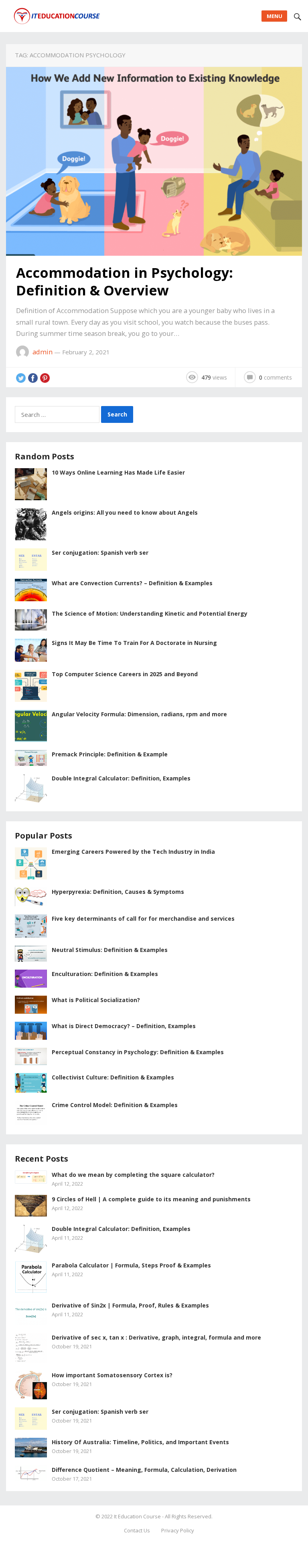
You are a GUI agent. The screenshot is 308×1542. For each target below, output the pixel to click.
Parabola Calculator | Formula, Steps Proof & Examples (131, 1265)
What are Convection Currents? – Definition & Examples (132, 583)
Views (214, 377)
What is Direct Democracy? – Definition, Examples (124, 1026)
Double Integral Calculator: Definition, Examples (121, 778)
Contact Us (137, 1530)
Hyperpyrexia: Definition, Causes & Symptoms (118, 891)
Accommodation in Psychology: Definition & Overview (124, 281)
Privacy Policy (177, 1530)
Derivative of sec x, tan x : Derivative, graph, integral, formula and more (156, 1337)
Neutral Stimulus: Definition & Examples (110, 950)
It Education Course (137, 1516)
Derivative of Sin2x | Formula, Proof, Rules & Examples (130, 1305)
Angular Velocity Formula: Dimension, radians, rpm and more (139, 714)
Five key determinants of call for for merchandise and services (143, 918)
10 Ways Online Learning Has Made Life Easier (118, 472)
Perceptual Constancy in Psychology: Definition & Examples (138, 1052)
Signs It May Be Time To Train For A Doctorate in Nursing (134, 643)
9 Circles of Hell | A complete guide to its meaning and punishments (151, 1199)
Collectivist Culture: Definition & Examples (113, 1077)
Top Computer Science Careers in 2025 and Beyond (125, 674)
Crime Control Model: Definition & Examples (115, 1105)
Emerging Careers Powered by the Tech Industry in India (133, 851)
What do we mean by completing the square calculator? (133, 1174)
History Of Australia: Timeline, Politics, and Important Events (140, 1442)
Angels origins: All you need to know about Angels (125, 512)
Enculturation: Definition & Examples (105, 974)
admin (42, 351)
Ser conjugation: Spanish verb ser (100, 552)
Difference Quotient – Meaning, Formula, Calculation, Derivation (144, 1469)
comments (275, 377)
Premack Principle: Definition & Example (110, 754)
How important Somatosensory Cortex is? (112, 1375)
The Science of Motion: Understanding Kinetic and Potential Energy (149, 613)
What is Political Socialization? (96, 1000)
